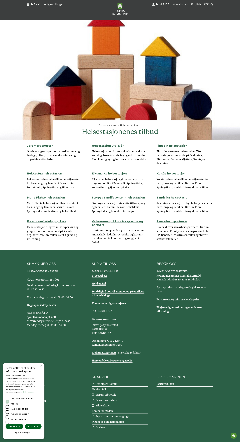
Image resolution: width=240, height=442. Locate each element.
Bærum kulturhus (106, 400)
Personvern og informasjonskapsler (178, 299)
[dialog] (23, 401)
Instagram (40, 401)
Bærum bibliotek (106, 395)
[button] (24, 432)
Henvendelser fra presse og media (112, 360)
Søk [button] (206, 4)
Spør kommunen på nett (41, 317)
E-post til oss (99, 276)
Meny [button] (35, 4)
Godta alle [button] (14, 426)
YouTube (39, 393)
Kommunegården (102, 411)
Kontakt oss (180, 4)
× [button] (41, 366)
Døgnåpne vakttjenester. (42, 305)
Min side (162, 4)
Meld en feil (99, 283)
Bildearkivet (103, 405)
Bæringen (101, 427)
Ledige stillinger (53, 4)
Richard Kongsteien (104, 352)
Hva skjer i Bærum (106, 384)
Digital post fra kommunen (108, 422)
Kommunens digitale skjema (109, 303)
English (196, 4)
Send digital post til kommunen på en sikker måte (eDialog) (118, 293)
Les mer (29, 393)
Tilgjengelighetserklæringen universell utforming (180, 309)
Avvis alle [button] (33, 426)
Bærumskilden (165, 384)
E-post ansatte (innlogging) (112, 416)
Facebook (39, 385)
